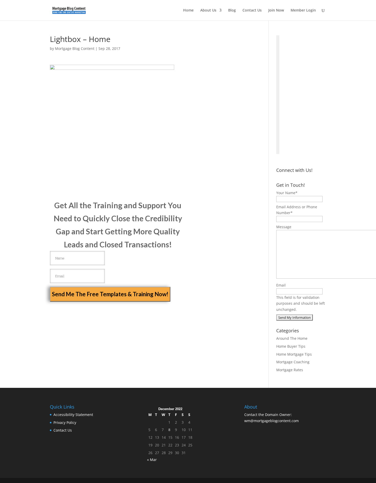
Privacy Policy (64, 422)
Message (283, 226)
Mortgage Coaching (292, 361)
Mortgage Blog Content (74, 48)
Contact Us (252, 10)
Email (281, 285)
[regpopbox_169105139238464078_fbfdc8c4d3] (277, 94)
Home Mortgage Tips (294, 354)
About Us (208, 10)
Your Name (286, 192)
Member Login (303, 10)
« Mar (152, 459)
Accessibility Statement (73, 414)
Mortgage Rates (289, 369)
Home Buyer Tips (290, 346)
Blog (232, 10)
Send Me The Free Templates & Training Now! (110, 294)
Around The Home (291, 338)
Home (188, 10)
